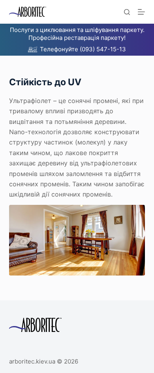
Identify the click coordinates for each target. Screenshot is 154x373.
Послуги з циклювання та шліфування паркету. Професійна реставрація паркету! (77, 33)
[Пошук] (127, 12)
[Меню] (141, 11)
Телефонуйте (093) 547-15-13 (83, 49)
